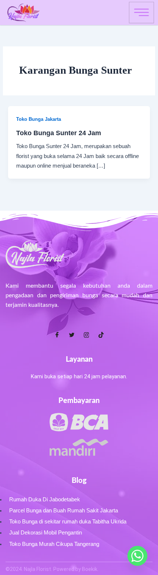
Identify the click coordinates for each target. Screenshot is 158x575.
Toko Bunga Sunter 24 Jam (58, 133)
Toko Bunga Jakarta (38, 119)
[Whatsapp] (137, 556)
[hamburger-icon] (141, 12)
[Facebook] (56, 334)
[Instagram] (86, 334)
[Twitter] (71, 334)
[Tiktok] (101, 334)
